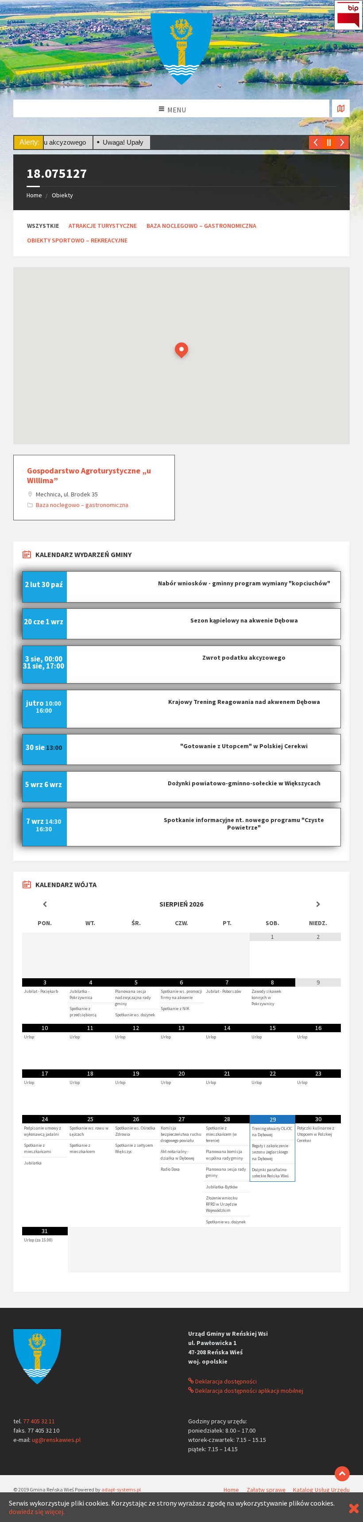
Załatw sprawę (266, 1490)
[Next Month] (318, 904)
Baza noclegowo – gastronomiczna (201, 226)
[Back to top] (342, 1473)
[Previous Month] (45, 904)
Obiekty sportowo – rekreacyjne (77, 240)
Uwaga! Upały (106, 142)
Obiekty (62, 195)
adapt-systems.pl (121, 1489)
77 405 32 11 (39, 1421)
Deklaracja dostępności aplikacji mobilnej (248, 1391)
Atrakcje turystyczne (103, 226)
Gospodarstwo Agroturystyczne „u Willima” (89, 475)
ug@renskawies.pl (56, 1440)
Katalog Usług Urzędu (321, 1490)
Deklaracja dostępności (225, 1381)
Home (34, 195)
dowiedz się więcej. (37, 1511)
